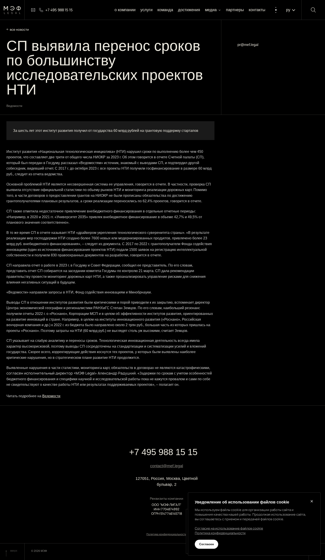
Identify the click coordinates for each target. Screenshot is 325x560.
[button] (213, 10)
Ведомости (51, 396)
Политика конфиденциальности (166, 534)
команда (165, 10)
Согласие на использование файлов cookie (229, 528)
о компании (125, 10)
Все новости (19, 29)
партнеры (235, 10)
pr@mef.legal (247, 45)
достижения (189, 10)
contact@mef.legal (166, 466)
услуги (146, 10)
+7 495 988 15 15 (163, 452)
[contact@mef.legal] (33, 10)
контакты (257, 10)
